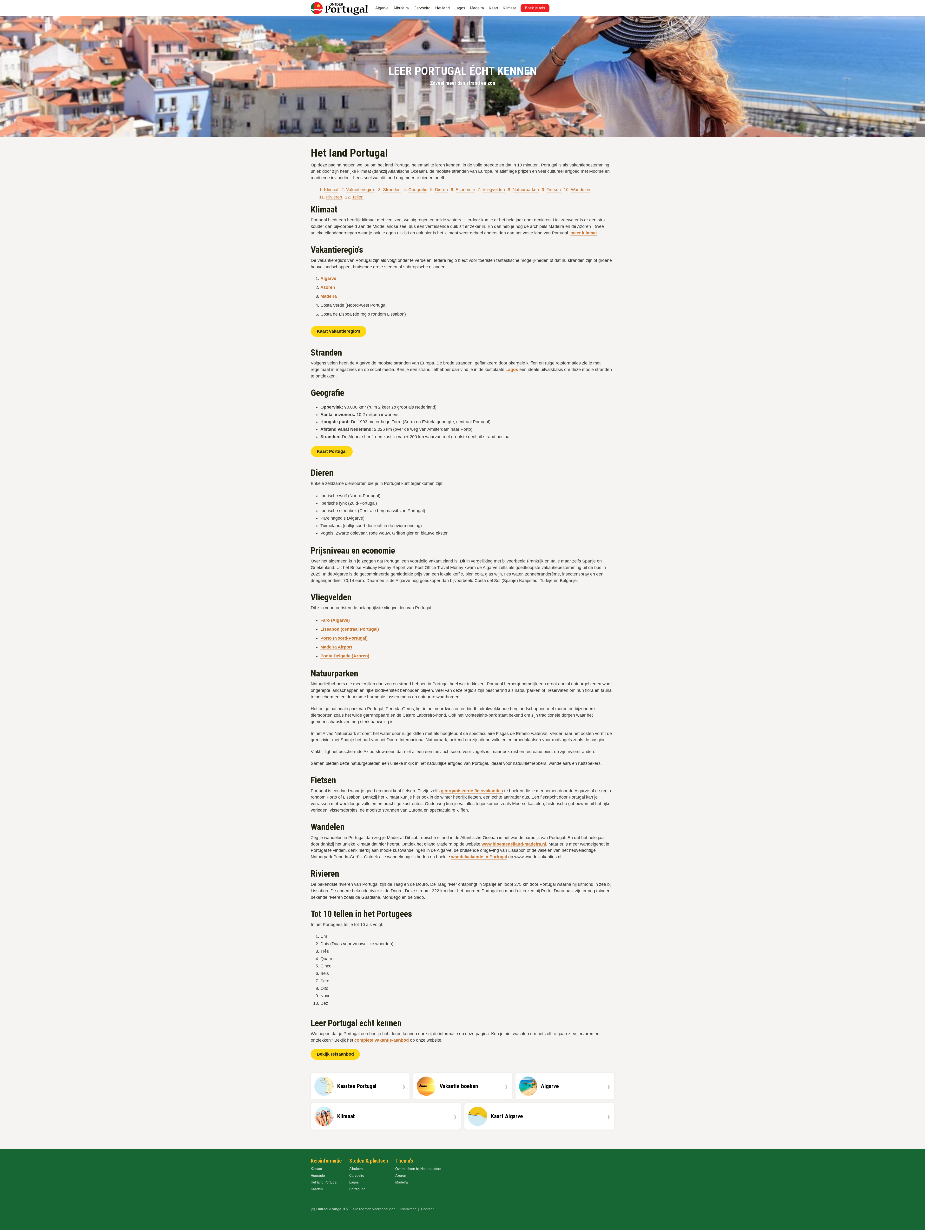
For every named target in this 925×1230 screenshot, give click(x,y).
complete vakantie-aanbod (381, 1040)
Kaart (493, 8)
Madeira (477, 8)
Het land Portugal (324, 1182)
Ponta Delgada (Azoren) (344, 656)
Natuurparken (526, 189)
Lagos (460, 8)
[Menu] (554, 3)
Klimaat (509, 8)
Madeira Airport (336, 647)
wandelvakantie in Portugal (479, 856)
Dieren (441, 189)
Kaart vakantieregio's (338, 331)
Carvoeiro (422, 8)
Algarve (382, 8)
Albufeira (401, 8)
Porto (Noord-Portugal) (344, 638)
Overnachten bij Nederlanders (418, 1168)
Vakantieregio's (360, 189)
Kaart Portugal (332, 451)
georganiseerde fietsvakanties (472, 790)
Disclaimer (407, 1208)
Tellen (357, 197)
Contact (427, 1208)
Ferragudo (357, 1188)
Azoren (327, 287)
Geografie (417, 189)
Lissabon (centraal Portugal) (349, 629)
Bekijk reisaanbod (335, 1054)
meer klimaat (583, 233)
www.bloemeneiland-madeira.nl (514, 844)
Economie (465, 189)
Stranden (392, 189)
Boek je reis (535, 8)
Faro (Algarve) (335, 620)
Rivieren (334, 197)
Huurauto (318, 1175)
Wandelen (580, 189)
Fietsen (554, 189)
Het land (442, 8)
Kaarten (317, 1188)
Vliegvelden (493, 189)
